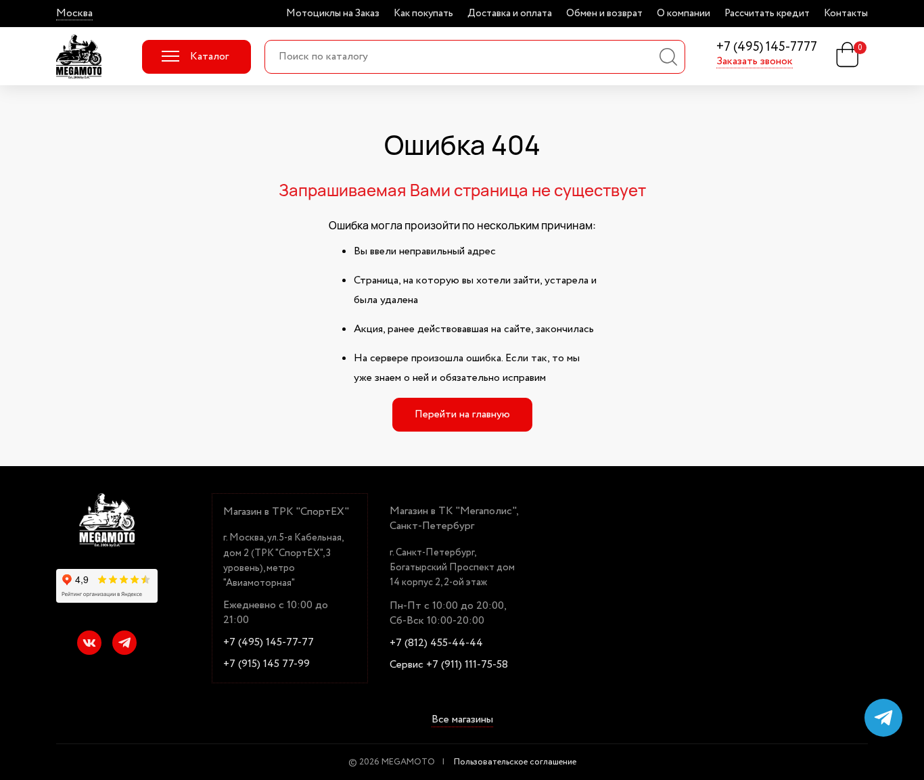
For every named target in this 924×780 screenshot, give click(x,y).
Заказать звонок (754, 61)
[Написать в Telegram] (883, 718)
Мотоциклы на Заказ (332, 13)
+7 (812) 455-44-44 (436, 643)
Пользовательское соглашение (515, 762)
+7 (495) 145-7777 (766, 48)
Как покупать (423, 13)
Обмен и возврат (604, 13)
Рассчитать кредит (767, 13)
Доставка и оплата (509, 13)
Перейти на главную (462, 414)
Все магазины (462, 720)
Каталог (209, 56)
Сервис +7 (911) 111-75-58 (449, 665)
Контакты (846, 13)
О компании (683, 13)
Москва (74, 13)
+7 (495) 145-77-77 (268, 642)
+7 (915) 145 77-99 (266, 664)
